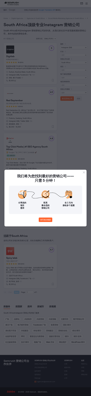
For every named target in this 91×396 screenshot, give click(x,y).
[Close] (84, 172)
